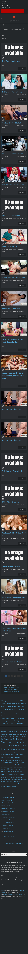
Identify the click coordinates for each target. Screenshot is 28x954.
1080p (9, 701)
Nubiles (3, 769)
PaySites (7, 721)
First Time (18, 757)
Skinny (6, 777)
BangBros (12, 736)
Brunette (9, 709)
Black (21, 739)
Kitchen (22, 760)
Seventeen (22, 774)
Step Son (3, 781)
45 (18, 676)
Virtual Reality (13, 786)
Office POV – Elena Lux (10, 502)
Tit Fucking (4, 786)
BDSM (25, 736)
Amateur (3, 703)
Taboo (11, 781)
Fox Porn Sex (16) (8, 825)
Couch (8, 749)
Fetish (19, 713)
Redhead (22, 721)
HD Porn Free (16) (8, 822)
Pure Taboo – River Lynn (11, 216)
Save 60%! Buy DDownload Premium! (12, 11)
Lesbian (3, 718)
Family (15, 713)
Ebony (8, 713)
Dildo (11, 752)
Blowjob (21, 706)
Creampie (3, 713)
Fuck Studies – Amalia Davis (12, 471)
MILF (16, 765)
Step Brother (19, 777)
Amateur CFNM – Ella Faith (12, 123)
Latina (25, 716)
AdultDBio (20, 701)
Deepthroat (6, 752)
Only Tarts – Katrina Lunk (11, 61)
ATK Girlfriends (6, 736)
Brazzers (2, 710)
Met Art (11, 765)
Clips (21, 709)
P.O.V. (2, 721)
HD (2, 715)
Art (16, 703)
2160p (14, 701)
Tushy (8, 786)
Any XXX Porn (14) (8, 834)
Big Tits (8, 706)
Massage (3, 765)
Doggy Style (15, 752)
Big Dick (2, 706)
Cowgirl (12, 749)
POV (11, 721)
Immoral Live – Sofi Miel (11, 309)
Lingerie (22, 762)
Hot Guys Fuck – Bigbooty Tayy (13, 597)
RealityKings (10, 774)
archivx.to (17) (6, 820)
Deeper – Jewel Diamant (11, 566)
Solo (2, 723)
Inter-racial (12, 716)
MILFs (12, 718)
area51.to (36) (6, 806)
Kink (19, 760)
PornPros (10, 771)
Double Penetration (5, 754)
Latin (22, 716)
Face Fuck (3, 757)
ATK (1, 736)
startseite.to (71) (7, 800)
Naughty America (13, 767)
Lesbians (8, 718)
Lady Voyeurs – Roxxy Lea (11, 409)
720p (4, 701)
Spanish (14, 777)
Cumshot (23, 749)
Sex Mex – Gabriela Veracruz (12, 662)
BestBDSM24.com (7, 6)
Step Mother (17, 779)
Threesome (19, 723)
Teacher (18, 781)
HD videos (7, 716)
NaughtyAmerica (22, 767)
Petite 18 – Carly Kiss (10, 247)
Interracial (18, 716)
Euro (11, 713)
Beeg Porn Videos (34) (8, 808)
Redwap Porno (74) (8, 797)
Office (15, 769)
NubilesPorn (21, 718)
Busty (16, 710)
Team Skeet (6, 723)
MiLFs (20, 765)
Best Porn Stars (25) (8, 811)
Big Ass (24, 703)
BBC (22, 736)
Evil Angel (22, 754)
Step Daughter (4, 779)
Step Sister (23, 779)
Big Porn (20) (6, 814)
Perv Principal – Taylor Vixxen (13, 185)
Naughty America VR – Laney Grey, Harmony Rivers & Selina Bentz (13, 375)
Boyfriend (17, 742)
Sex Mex (2, 777)
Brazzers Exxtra (4, 745)
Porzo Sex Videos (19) (8, 817)
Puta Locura (19, 771)
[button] (25, 2)
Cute (2, 752)
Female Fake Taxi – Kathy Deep (13, 278)
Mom (16, 718)
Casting (25, 745)
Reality (16, 721)
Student (7, 781)
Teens (12, 724)
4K (2, 701)
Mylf (2, 767)
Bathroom (18, 736)
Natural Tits (6, 767)
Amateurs (8, 703)
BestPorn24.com (7, 4)
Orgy (18, 769)
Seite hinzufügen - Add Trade (14, 843)
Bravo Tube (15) (7, 828)
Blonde (14, 706)
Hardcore (24, 713)
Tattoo (14, 781)
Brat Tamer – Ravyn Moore (12, 92)
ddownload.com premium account (13, 894)
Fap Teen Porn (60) (7, 803)
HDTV (2, 760)
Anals (18, 734)
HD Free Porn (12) (8, 837)
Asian (19, 703)
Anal (13, 703)
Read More (22, 68)
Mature (7, 765)
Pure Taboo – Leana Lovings (12, 154)
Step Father (10, 779)
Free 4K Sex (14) (8, 831)
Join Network (6, 8)
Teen (9, 784)
